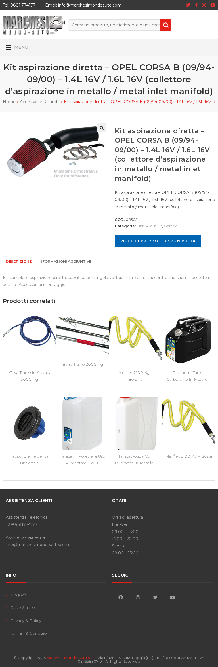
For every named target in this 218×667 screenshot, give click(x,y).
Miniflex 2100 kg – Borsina (135, 376)
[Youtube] (211, 5)
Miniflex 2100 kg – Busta (188, 456)
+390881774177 (21, 524)
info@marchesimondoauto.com (37, 544)
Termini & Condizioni (30, 633)
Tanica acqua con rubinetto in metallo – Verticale (135, 459)
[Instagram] (204, 5)
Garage (171, 226)
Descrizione (19, 261)
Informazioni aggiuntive (64, 261)
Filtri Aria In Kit (149, 226)
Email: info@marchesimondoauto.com (83, 5)
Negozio (19, 594)
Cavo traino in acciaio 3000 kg (29, 376)
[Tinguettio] (188, 5)
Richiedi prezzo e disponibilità (158, 241)
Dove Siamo (22, 607)
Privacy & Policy (25, 620)
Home (9, 101)
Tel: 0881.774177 (19, 5)
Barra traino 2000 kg (82, 364)
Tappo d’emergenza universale (29, 459)
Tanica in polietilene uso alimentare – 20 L (82, 459)
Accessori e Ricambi (40, 101)
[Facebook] (196, 5)
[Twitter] (155, 597)
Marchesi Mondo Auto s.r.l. (71, 657)
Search (165, 25)
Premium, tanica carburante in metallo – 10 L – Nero (189, 376)
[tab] (18, 261)
